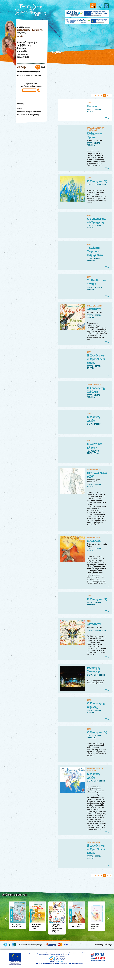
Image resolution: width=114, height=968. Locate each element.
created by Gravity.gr (103, 944)
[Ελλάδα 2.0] (87, 12)
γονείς (19, 108)
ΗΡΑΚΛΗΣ (94, 541)
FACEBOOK (106, 5)
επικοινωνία (23, 56)
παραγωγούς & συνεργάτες (28, 115)
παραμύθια (22, 51)
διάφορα (21, 48)
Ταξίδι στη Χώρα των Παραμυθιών (95, 251)
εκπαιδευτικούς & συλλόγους (29, 111)
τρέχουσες (21, 33)
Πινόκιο (92, 106)
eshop (21, 67)
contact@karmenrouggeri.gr (30, 944)
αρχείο (20, 36)
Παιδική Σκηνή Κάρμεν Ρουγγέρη (31, 10)
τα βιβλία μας (24, 45)
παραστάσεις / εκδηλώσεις (30, 29)
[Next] (108, 919)
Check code (38, 90)
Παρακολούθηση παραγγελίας (29, 75)
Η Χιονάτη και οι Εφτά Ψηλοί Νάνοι (96, 359)
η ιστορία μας (24, 27)
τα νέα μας (22, 54)
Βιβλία (19, 72)
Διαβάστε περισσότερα (107, 118)
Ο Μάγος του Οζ (97, 181)
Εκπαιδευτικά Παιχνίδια (31, 72)
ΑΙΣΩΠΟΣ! (94, 309)
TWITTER (100, 5)
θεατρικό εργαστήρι (27, 42)
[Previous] (6, 919)
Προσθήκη (11, 903)
